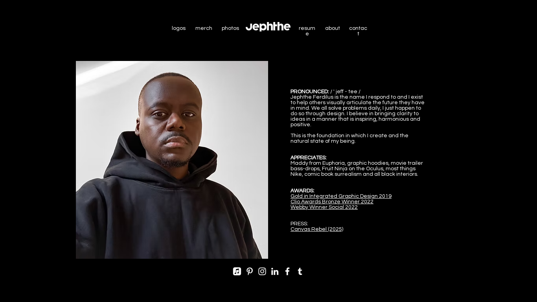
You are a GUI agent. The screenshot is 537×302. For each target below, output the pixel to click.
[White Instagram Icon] (262, 271)
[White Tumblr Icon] (300, 271)
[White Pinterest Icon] (250, 271)
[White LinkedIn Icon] (275, 271)
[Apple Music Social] (237, 271)
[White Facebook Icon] (287, 271)
